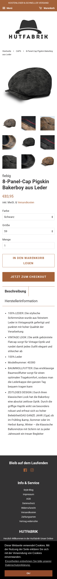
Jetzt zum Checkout (28, 276)
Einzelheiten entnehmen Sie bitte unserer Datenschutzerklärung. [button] (28, 563)
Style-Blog (28, 490)
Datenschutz (28, 503)
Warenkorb (49, 8)
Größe (6, 225)
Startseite (6, 51)
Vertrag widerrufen (28, 521)
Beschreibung (15, 291)
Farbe (5, 210)
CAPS (18, 51)
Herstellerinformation (21, 301)
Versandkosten (26, 202)
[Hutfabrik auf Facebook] (25, 470)
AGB (28, 499)
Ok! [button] (28, 573)
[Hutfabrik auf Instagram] (32, 470)
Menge (6, 239)
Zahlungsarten (28, 517)
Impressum (28, 494)
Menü (9, 8)
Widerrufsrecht (28, 508)
